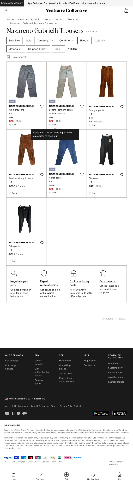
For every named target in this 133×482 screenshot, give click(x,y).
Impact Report (115, 372)
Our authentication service (42, 372)
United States (33, 462)
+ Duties (18, 121)
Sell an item (65, 373)
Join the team (115, 377)
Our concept (11, 360)
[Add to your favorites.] (42, 106)
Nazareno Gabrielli (28, 19)
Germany (45, 462)
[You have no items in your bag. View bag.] (126, 10)
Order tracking (39, 362)
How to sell (65, 360)
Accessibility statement (17, 406)
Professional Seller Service (66, 379)
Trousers (73, 19)
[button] (126, 10)
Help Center (90, 360)
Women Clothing (54, 19)
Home (10, 19)
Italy (60, 462)
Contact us (89, 365)
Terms (54, 406)
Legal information (39, 406)
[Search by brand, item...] (6, 10)
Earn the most (107, 281)
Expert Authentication (49, 283)
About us (113, 363)
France (7, 462)
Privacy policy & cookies (72, 406)
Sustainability (115, 368)
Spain (54, 462)
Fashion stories (116, 382)
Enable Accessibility (12, 3)
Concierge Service (10, 367)
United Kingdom (19, 462)
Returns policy (39, 382)
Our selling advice (65, 367)
